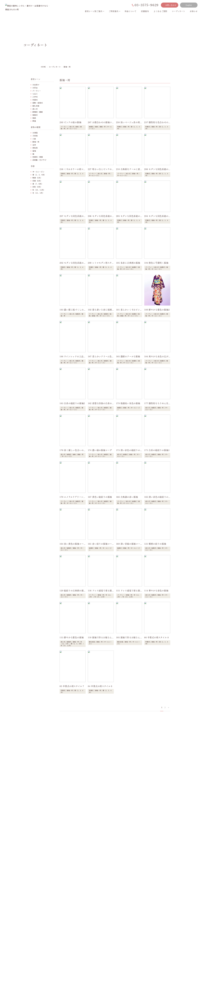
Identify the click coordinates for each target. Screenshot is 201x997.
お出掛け (35, 85)
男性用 (35, 148)
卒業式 (35, 100)
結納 (34, 118)
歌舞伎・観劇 (37, 112)
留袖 (34, 151)
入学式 (35, 97)
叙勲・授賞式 (37, 103)
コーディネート (178, 11)
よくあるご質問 (160, 11)
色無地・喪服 (37, 157)
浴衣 (34, 145)
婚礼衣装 (35, 106)
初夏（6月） (37, 181)
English (189, 5)
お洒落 (35, 133)
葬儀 (34, 121)
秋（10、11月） (38, 190)
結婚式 (35, 115)
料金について (130, 11)
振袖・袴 (35, 142)
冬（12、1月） (38, 193)
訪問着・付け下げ (39, 160)
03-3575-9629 (146, 5)
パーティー (36, 91)
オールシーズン (38, 172)
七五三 (35, 94)
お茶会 (35, 88)
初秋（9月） (37, 187)
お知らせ (194, 11)
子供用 (35, 136)
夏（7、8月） (37, 184)
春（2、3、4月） (39, 175)
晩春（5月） (37, 178)
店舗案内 (145, 11)
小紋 (34, 139)
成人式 (35, 109)
